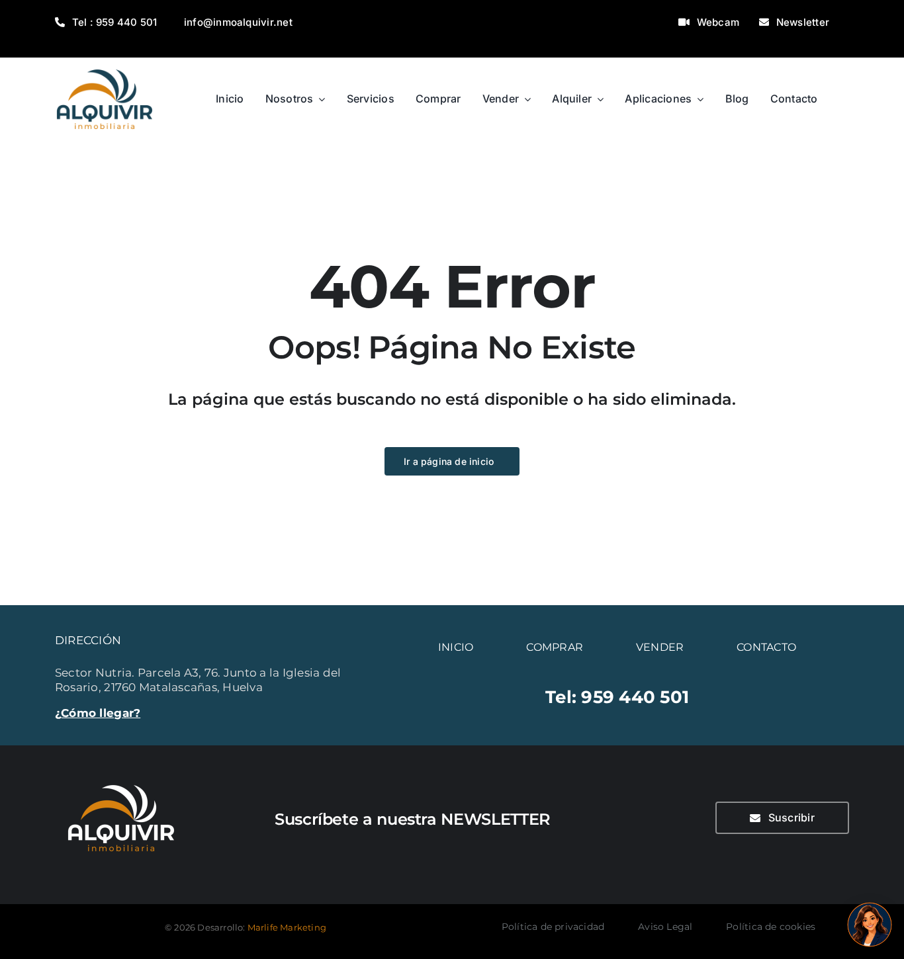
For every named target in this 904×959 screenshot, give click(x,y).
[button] (869, 924)
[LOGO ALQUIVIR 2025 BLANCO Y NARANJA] (121, 777)
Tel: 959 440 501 (617, 697)
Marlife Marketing (287, 927)
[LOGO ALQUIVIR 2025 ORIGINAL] (104, 62)
